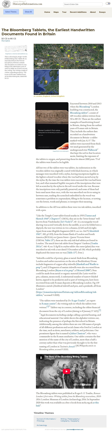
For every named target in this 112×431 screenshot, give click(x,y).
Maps (56, 12)
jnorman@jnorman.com (75, 429)
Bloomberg (84, 106)
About (93, 12)
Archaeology (42, 425)
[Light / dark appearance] (108, 3)
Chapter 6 (55, 218)
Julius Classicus (77, 333)
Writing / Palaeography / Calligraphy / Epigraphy (70, 420)
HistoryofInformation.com (27, 2)
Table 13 (49, 240)
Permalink (6, 41)
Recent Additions (78, 12)
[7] (48, 306)
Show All (28, 12)
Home (47, 12)
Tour (64, 12)
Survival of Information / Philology (46, 420)
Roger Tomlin (78, 300)
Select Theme (10, 12)
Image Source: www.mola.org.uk (60, 151)
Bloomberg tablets (78, 112)
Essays (102, 12)
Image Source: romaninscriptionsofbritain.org (16, 53)
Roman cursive (48, 303)
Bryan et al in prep (64, 270)
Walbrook (92, 149)
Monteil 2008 (83, 270)
